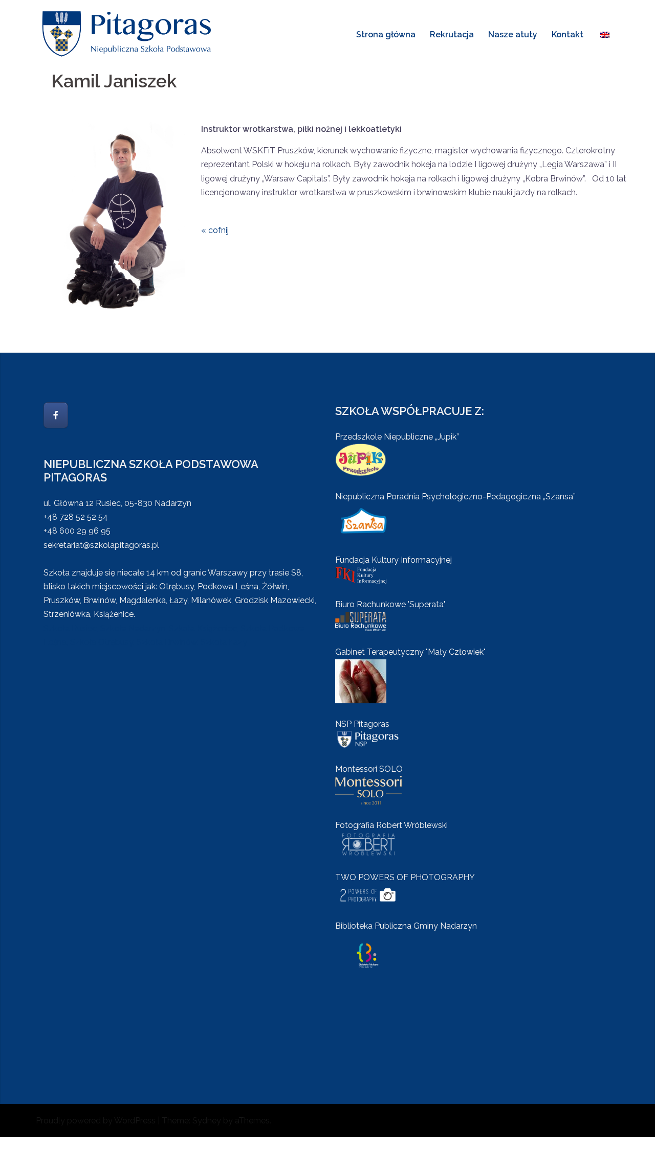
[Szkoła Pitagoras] (128, 33)
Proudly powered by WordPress (96, 1120)
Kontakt (567, 34)
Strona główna (386, 34)
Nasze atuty (512, 34)
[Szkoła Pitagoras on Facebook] (55, 415)
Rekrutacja (452, 34)
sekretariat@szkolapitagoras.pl (101, 545)
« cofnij (215, 230)
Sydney (206, 1120)
